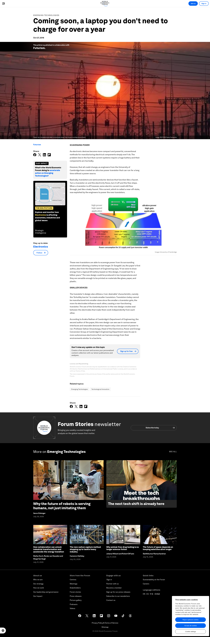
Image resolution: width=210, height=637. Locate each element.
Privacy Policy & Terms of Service (105, 623)
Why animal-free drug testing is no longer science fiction (122, 548)
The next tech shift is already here (136, 504)
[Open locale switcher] (3, 630)
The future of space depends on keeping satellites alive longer (158, 548)
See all (173, 452)
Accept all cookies (190, 625)
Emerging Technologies (46, 15)
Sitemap (105, 627)
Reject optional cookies (191, 620)
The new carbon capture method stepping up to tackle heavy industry (85, 549)
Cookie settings (190, 631)
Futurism (39, 48)
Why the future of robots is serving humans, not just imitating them (61, 506)
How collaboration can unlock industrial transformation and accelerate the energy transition (48, 549)
